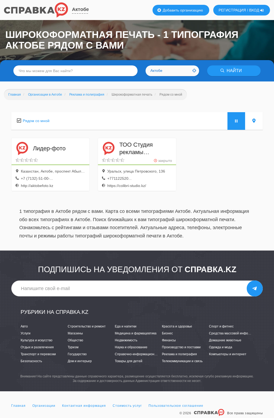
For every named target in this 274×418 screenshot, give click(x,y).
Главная (18, 406)
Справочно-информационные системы (144, 354)
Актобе (80, 9)
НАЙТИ (234, 70)
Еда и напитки (125, 326)
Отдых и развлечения (37, 347)
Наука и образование (131, 347)
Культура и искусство (36, 340)
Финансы (169, 340)
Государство (77, 354)
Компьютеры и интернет (227, 354)
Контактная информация (84, 406)
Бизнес (167, 333)
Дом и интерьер (80, 361)
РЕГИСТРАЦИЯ (232, 10)
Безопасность (31, 361)
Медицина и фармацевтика (136, 333)
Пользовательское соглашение (176, 406)
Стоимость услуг (127, 406)
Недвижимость (126, 340)
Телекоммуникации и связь (182, 361)
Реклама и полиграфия (179, 354)
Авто (24, 326)
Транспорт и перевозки (38, 354)
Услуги (26, 333)
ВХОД (254, 10)
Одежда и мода (220, 347)
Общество (75, 340)
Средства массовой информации (234, 333)
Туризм (73, 347)
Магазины (75, 333)
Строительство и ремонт (87, 326)
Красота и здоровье (177, 326)
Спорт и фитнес (221, 326)
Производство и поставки (181, 347)
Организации (43, 406)
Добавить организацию (182, 10)
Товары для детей (128, 361)
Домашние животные (225, 340)
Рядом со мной (36, 121)
